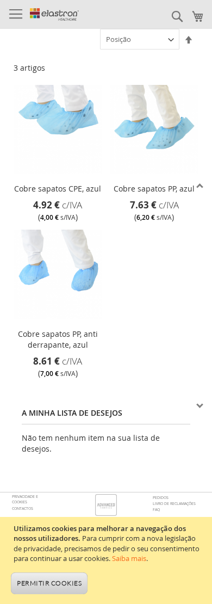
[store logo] (54, 14)
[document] (107, 560)
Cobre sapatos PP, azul (154, 188)
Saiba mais (129, 558)
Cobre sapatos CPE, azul (57, 188)
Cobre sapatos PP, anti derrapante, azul (58, 339)
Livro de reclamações (174, 503)
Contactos (22, 508)
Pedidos (161, 497)
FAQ (156, 509)
